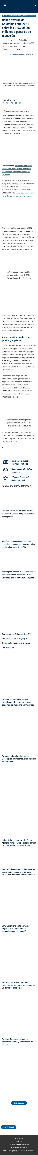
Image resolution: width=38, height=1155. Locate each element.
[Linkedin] (13, 1072)
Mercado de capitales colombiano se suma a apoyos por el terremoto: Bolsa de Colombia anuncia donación (18, 872)
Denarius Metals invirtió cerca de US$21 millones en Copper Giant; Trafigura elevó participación (18, 513)
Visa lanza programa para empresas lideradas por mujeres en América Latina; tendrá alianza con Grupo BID (18, 544)
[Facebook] (16, 103)
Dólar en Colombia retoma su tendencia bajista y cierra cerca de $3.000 (17, 1042)
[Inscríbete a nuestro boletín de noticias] (5, 462)
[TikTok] (21, 1072)
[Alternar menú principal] (4, 4)
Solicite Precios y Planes (19, 1144)
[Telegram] (20, 103)
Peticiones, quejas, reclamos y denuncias (19, 1150)
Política (19, 1141)
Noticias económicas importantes (12, 15)
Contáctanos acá (19, 1103)
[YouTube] (24, 1072)
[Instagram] (17, 1072)
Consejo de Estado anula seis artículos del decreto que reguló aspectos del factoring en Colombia (18, 702)
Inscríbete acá (8, 1127)
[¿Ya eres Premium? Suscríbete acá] (5, 478)
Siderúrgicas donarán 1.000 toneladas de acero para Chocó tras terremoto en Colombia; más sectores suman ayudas (18, 574)
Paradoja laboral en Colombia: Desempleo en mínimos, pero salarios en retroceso (19, 759)
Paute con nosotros (19, 1147)
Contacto (19, 1138)
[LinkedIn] (11, 103)
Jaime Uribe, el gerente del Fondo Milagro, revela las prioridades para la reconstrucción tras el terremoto (19, 843)
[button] (35, 5)
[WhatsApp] (3, 103)
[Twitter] (9, 1072)
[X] (7, 103)
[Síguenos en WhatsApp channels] (5, 470)
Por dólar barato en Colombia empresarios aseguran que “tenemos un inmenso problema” (18, 985)
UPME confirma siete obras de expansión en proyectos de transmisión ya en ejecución (15, 928)
